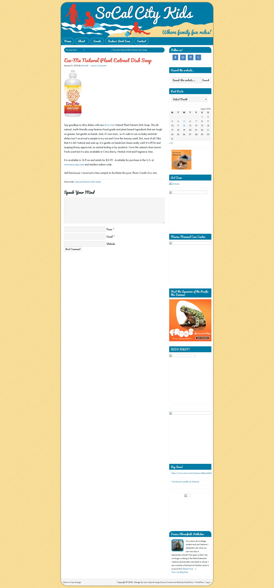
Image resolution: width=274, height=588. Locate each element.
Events (97, 41)
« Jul (171, 142)
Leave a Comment (98, 65)
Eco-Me (109, 125)
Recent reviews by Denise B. (187, 498)
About (80, 41)
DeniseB (84, 65)
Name (109, 229)
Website (110, 244)
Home (67, 41)
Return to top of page (72, 582)
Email (109, 236)
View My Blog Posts (180, 572)
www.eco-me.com (74, 164)
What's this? (187, 524)
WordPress (199, 582)
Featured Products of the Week (88, 181)
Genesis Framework (168, 582)
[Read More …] (189, 568)
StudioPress (189, 582)
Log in (208, 582)
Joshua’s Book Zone (119, 41)
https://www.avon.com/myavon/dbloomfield (192, 473)
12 (184, 125)
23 (208, 129)
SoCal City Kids (137, 19)
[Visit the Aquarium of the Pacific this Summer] (190, 340)
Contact (141, 41)
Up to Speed (148, 582)
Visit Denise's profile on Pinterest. (185, 481)
